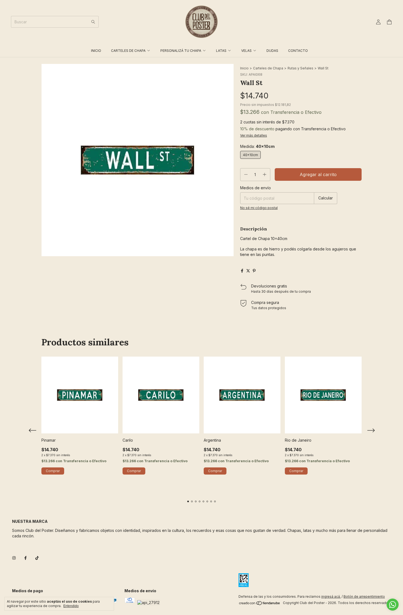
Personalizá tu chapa (180, 51)
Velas (246, 51)
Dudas (272, 51)
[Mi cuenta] (378, 22)
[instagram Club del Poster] (14, 557)
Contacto (298, 51)
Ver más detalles (253, 135)
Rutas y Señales (300, 68)
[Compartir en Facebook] (242, 271)
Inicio (96, 51)
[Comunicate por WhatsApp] (393, 605)
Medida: (257, 146)
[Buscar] (93, 22)
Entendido (71, 606)
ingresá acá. (331, 596)
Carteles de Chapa (128, 51)
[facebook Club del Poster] (25, 557)
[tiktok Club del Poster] (37, 557)
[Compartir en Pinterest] (254, 271)
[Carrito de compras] (389, 22)
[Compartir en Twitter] (248, 271)
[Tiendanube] (260, 604)
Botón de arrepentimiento (364, 596)
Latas (221, 51)
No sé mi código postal (259, 208)
